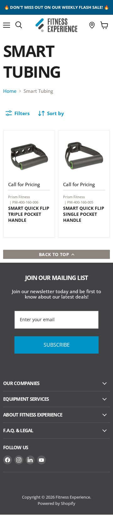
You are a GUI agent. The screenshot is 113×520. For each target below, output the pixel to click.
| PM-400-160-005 (78, 202)
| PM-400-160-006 (23, 202)
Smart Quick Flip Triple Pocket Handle (28, 214)
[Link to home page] (56, 25)
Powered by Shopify (56, 503)
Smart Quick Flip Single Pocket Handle (83, 214)
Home (10, 91)
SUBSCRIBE (57, 344)
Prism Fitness (19, 196)
